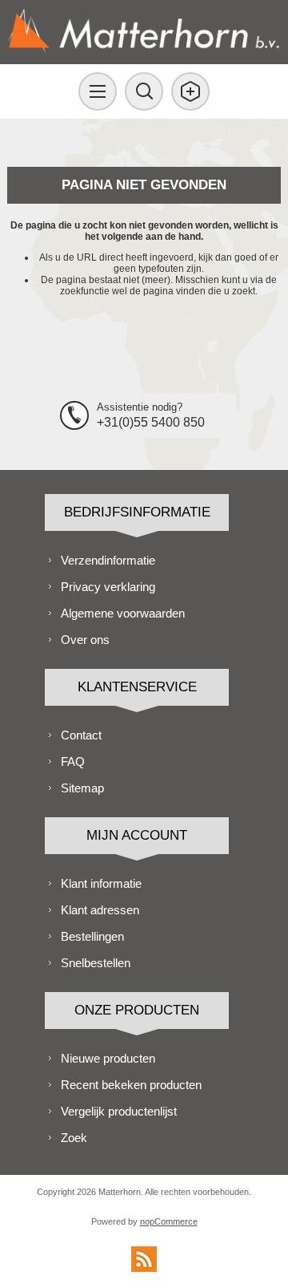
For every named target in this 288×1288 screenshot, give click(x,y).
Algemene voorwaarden (123, 613)
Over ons (85, 639)
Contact (81, 735)
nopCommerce (169, 1221)
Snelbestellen (95, 963)
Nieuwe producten (108, 1058)
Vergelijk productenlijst (119, 1111)
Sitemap (82, 788)
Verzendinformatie (108, 560)
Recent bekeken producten (131, 1085)
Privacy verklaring (108, 586)
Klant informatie (101, 883)
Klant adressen (100, 910)
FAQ (73, 761)
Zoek (74, 1137)
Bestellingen (92, 936)
